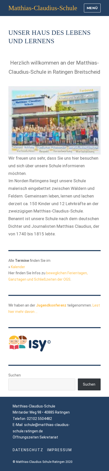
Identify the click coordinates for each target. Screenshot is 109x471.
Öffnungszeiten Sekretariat (35, 437)
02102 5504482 (39, 419)
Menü (92, 8)
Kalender (18, 267)
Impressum (59, 450)
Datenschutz (28, 450)
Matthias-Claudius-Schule (42, 8)
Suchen (14, 375)
